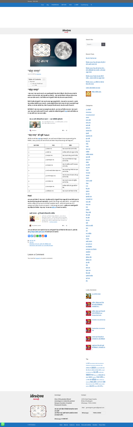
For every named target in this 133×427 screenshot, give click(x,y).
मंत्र (34, 240)
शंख (87, 265)
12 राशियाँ (76, 4)
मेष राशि (87, 217)
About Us (66, 424)
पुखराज (87, 191)
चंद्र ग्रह (31, 240)
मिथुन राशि (88, 212)
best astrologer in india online (95, 365)
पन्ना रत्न (101, 375)
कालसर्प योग (89, 130)
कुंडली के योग (89, 136)
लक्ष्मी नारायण (63, 4)
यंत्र (87, 228)
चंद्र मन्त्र (32, 242)
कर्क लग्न (88, 128)
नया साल (88, 173)
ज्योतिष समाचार (89, 154)
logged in (38, 258)
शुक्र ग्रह (88, 270)
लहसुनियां (88, 252)
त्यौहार (87, 162)
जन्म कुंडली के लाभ (88, 372)
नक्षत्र (87, 170)
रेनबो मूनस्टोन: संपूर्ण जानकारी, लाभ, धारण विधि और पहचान (41, 245)
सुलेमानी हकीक (89, 275)
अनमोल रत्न (88, 367)
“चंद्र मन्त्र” (32, 81)
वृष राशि (87, 262)
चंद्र (66, 111)
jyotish (101, 365)
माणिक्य (87, 209)
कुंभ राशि (88, 138)
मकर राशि (88, 202)
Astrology (89, 112)
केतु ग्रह (88, 141)
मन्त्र (39, 138)
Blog (48, 4)
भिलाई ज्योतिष (100, 377)
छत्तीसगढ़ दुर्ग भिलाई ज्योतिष (96, 370)
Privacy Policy (102, 424)
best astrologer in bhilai (94, 363)
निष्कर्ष (36, 85)
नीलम (87, 183)
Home (42, 4)
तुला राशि (88, 157)
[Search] (103, 44)
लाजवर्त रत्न (87, 386)
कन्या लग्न (88, 122)
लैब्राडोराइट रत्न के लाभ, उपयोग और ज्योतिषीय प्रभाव (40, 243)
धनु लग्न (88, 167)
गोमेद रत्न (89, 370)
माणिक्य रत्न (98, 379)
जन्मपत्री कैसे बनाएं (55, 4)
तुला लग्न (88, 159)
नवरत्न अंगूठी (89, 180)
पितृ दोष (87, 188)
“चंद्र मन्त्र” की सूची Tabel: (37, 83)
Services (78, 424)
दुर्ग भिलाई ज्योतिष (34, 232)
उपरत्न (87, 117)
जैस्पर (92, 372)
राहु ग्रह (88, 236)
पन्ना (87, 186)
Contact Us (72, 424)
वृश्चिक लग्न (88, 260)
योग (87, 231)
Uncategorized (90, 115)
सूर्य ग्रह (88, 278)
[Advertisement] (66, 17)
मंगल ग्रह (88, 204)
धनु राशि (88, 165)
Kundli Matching (84, 4)
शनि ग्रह (88, 267)
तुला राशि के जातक (101, 372)
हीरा (87, 281)
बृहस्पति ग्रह (89, 196)
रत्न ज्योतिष (88, 233)
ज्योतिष (87, 151)
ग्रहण (87, 146)
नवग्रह (87, 175)
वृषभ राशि (100, 386)
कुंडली (87, 133)
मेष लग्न (87, 220)
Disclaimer (95, 424)
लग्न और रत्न (89, 244)
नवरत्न (70, 4)
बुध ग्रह (87, 194)
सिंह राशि (88, 273)
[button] (91, 5)
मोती (87, 223)
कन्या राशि (88, 120)
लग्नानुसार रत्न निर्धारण (91, 249)
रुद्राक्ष (87, 238)
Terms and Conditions (86, 424)
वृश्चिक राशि (88, 257)
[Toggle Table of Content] (43, 79)
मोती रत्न (54, 207)
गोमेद (87, 144)
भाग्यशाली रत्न (89, 199)
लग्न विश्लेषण (89, 246)
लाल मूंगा (88, 254)
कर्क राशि (88, 125)
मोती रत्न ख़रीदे (89, 225)
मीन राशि (88, 215)
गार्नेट (104, 367)
